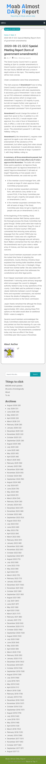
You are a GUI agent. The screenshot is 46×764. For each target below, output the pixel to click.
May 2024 (11, 492)
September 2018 (13, 710)
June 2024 (11, 489)
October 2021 (12, 591)
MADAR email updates (13, 386)
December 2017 (13, 739)
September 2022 (13, 556)
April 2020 (11, 649)
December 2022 (13, 546)
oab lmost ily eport (23, 9)
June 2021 (11, 604)
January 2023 (12, 543)
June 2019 (11, 681)
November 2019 (13, 665)
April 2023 (11, 533)
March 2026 (11, 421)
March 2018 (11, 729)
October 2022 (12, 553)
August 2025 (12, 444)
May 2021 (11, 607)
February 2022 (12, 578)
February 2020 (12, 655)
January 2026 (12, 428)
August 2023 (12, 521)
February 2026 (12, 425)
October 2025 (12, 437)
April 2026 (11, 418)
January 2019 (12, 697)
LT (10, 58)
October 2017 (12, 745)
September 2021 (13, 594)
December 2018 (13, 700)
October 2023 (12, 514)
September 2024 (13, 479)
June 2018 (11, 719)
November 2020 (13, 626)
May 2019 (11, 684)
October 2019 (12, 668)
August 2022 (12, 559)
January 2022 (12, 582)
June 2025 (11, 450)
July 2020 (11, 639)
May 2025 (11, 453)
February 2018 (12, 732)
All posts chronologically (14, 389)
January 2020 (12, 658)
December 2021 (13, 585)
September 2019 (13, 671)
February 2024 (12, 501)
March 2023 (11, 537)
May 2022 (11, 569)
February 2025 (12, 463)
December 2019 (13, 662)
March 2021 (11, 614)
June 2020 (11, 642)
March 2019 (11, 690)
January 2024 (12, 505)
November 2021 (13, 588)
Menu (3, 23)
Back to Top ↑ (32, 761)
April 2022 (11, 572)
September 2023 (13, 517)
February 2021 (12, 617)
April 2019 (11, 687)
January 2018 (12, 735)
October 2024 (12, 476)
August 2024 (12, 482)
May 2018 (11, 723)
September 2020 (13, 633)
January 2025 (12, 466)
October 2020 (12, 630)
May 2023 (11, 530)
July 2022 (11, 562)
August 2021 (12, 598)
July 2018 (11, 716)
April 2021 (11, 610)
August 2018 (12, 713)
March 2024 (11, 498)
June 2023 (11, 527)
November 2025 (13, 434)
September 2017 (13, 748)
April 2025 (11, 457)
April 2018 (11, 726)
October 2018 (12, 706)
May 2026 (11, 415)
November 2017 (13, 742)
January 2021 (12, 620)
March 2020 (11, 652)
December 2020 (13, 623)
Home (6, 35)
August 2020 (12, 636)
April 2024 (11, 495)
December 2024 (13, 469)
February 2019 (12, 694)
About (7, 392)
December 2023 (13, 508)
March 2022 (11, 575)
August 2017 (12, 751)
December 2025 (13, 431)
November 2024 (13, 473)
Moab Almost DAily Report (15, 759)
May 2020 (11, 646)
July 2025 (11, 447)
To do (7, 395)
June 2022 (11, 566)
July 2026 (11, 409)
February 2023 (12, 540)
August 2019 (12, 674)
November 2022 (13, 549)
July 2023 (11, 524)
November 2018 (13, 703)
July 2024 (11, 485)
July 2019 (11, 678)
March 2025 (11, 460)
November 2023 (13, 511)
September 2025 (13, 441)
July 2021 (11, 601)
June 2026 (11, 412)
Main (12, 35)
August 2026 (12, 405)
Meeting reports (25, 58)
